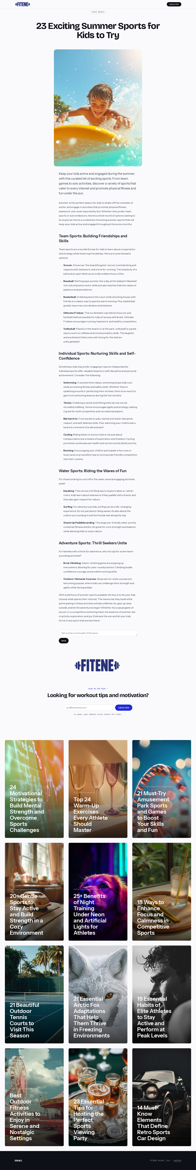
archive (177, 1160)
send (63, 640)
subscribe (174, 4)
